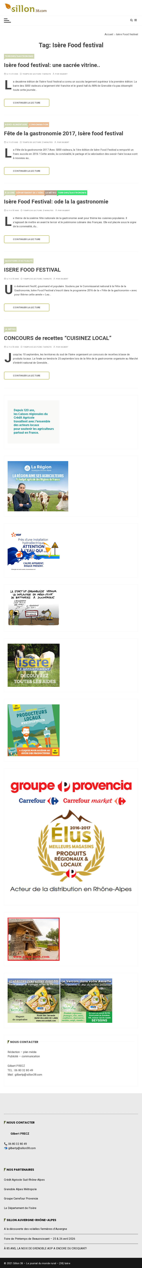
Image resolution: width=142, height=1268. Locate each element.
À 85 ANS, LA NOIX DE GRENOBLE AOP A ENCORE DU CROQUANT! (45, 1248)
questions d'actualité (19, 260)
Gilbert (64, 74)
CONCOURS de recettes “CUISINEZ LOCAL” (58, 338)
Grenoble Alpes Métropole (20, 1189)
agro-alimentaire (16, 124)
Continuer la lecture (26, 102)
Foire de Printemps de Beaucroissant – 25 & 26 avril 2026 (39, 1239)
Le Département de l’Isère (20, 1208)
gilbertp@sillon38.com (22, 1148)
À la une (10, 192)
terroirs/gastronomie (19, 56)
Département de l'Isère (29, 192)
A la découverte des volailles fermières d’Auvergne (35, 1229)
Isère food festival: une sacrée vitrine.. (52, 65)
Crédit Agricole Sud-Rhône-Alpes (24, 1180)
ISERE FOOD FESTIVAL (32, 270)
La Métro (50, 192)
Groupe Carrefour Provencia (21, 1199)
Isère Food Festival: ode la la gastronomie (56, 202)
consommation (38, 124)
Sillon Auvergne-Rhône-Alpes (31, 1220)
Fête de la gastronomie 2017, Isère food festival (63, 133)
